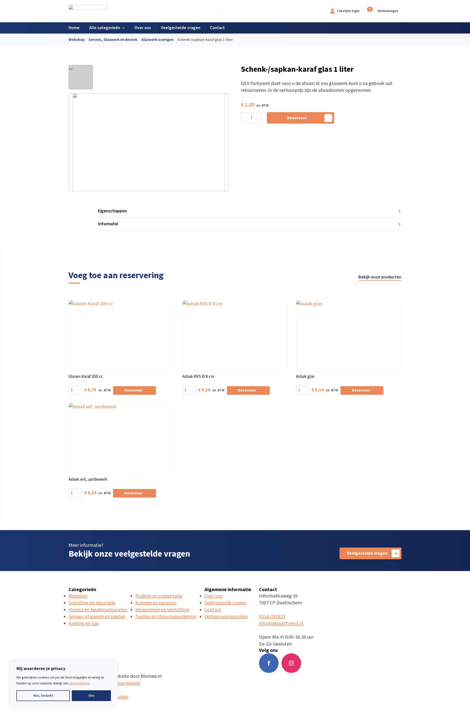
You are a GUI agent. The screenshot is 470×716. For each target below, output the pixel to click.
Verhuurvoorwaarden (226, 616)
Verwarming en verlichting (162, 610)
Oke (91, 695)
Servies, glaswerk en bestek (97, 616)
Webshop (77, 39)
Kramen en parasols (155, 603)
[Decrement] (244, 118)
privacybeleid (79, 683)
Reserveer (297, 118)
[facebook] (269, 663)
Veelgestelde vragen (180, 28)
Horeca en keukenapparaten (98, 610)
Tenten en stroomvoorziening (166, 616)
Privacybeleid (126, 683)
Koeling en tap (84, 623)
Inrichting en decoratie (92, 603)
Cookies (120, 697)
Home (74, 28)
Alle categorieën (104, 28)
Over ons (142, 28)
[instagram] (291, 663)
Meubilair (78, 596)
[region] (64, 683)
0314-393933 (272, 616)
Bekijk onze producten (379, 277)
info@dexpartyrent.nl (281, 623)
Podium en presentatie (158, 596)
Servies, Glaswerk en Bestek (113, 39)
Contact (217, 28)
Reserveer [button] (133, 390)
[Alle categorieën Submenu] (124, 28)
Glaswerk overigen (157, 39)
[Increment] (257, 118)
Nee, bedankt (43, 695)
